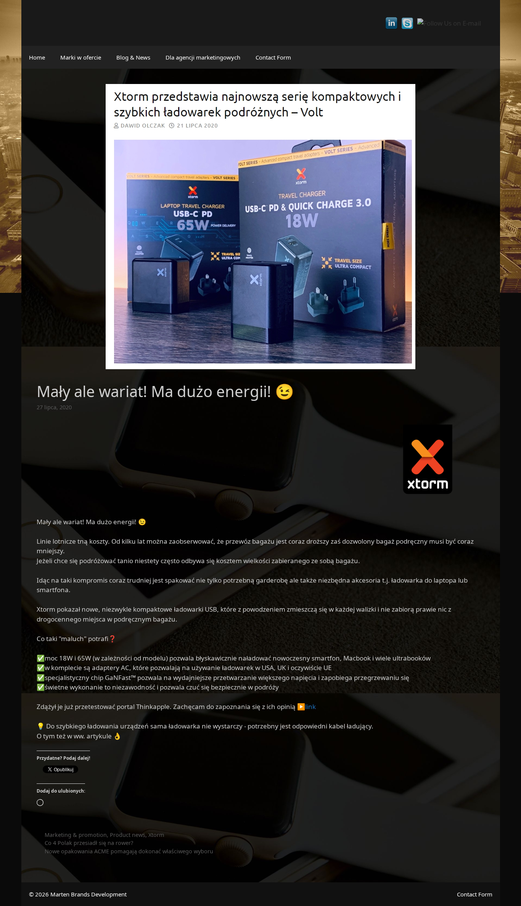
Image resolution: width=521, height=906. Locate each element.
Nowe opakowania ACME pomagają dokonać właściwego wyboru (129, 851)
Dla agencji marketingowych (203, 57)
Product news (127, 834)
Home (37, 57)
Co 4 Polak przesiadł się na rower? (89, 842)
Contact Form (273, 57)
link (310, 706)
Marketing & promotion (76, 834)
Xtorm (156, 834)
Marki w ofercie (80, 57)
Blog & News (133, 57)
